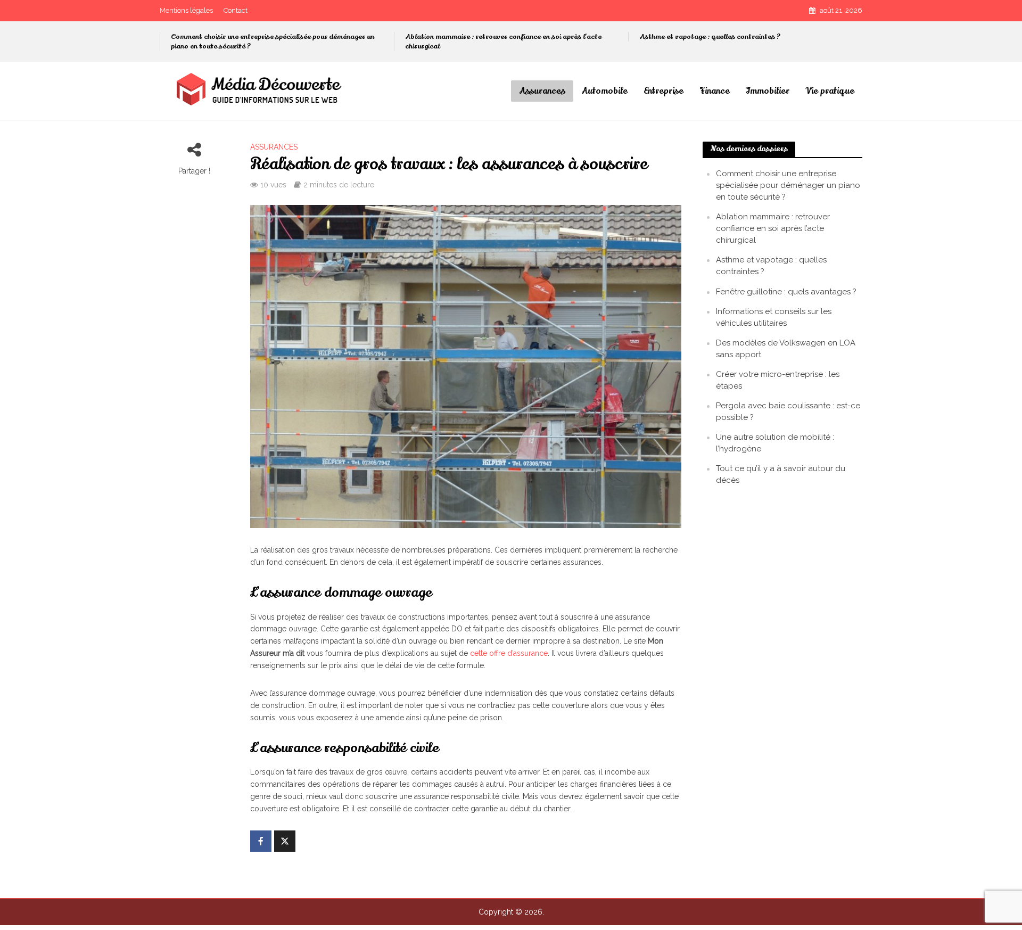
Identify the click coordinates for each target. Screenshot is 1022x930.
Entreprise (663, 91)
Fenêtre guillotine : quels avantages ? (786, 292)
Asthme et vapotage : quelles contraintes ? (709, 37)
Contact (236, 10)
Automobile (604, 91)
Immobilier (767, 91)
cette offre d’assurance (509, 653)
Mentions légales (186, 10)
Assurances (542, 91)
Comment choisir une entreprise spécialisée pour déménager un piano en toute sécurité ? (272, 41)
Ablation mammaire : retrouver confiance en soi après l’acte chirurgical (503, 41)
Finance (714, 91)
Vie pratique (829, 91)
